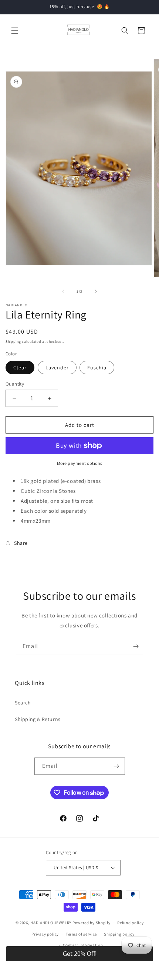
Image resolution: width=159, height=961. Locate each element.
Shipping (13, 341)
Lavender (57, 367)
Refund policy (130, 922)
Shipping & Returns (38, 719)
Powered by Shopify (91, 922)
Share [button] (21, 543)
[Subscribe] (136, 646)
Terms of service (81, 934)
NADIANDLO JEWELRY (50, 922)
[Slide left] (63, 291)
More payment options (79, 463)
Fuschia (96, 367)
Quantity (15, 384)
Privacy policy (45, 934)
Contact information (83, 945)
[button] (15, 30)
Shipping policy (119, 934)
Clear (20, 367)
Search (23, 702)
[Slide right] (96, 291)
